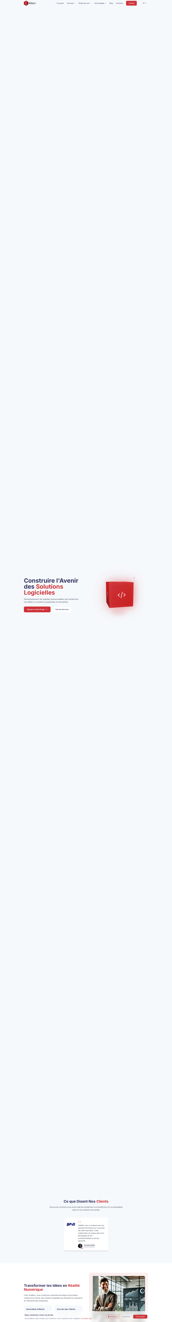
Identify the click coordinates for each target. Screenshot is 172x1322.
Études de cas (84, 3)
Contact (131, 3)
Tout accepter (140, 1316)
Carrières (119, 3)
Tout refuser (126, 1316)
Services (70, 3)
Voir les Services (62, 609)
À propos (60, 3)
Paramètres (114, 1316)
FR (144, 3)
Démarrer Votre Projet (36, 609)
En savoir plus (86, 1318)
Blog (111, 3)
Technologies (99, 3)
